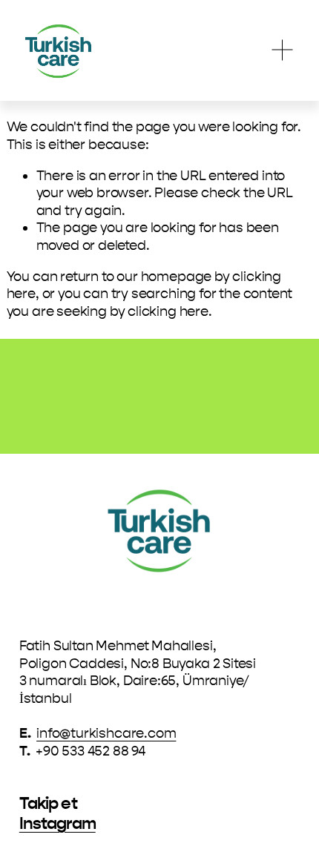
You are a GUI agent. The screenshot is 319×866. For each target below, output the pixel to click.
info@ (53, 733)
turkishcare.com (123, 733)
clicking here (168, 311)
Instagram (57, 823)
